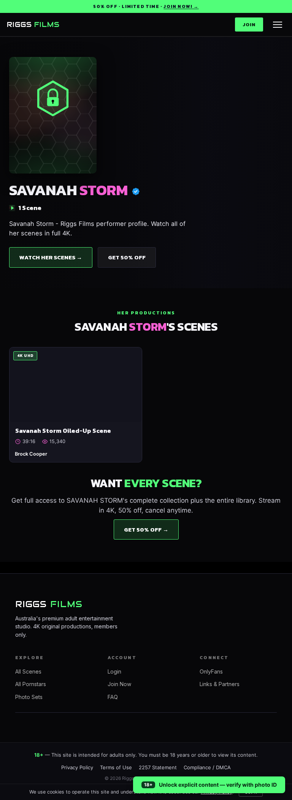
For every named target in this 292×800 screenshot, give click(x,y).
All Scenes (28, 671)
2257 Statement (158, 767)
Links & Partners (220, 684)
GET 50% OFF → (146, 529)
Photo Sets (29, 697)
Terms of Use (116, 767)
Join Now (119, 684)
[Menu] (277, 25)
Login (114, 671)
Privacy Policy (77, 767)
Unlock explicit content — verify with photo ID (218, 784)
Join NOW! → (180, 6)
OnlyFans (211, 671)
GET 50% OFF (127, 257)
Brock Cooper (31, 454)
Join (249, 24)
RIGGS (33, 24)
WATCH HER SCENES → (50, 257)
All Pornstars (30, 684)
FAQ (113, 697)
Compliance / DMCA (207, 767)
